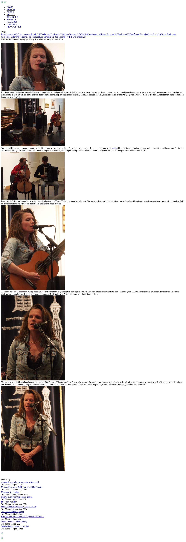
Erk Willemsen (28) (77, 37)
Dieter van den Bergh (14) (29, 34)
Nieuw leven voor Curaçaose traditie (17, 497)
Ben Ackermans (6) (9, 34)
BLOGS (10, 12)
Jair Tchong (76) (62, 37)
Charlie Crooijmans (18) (90, 34)
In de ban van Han (9, 502)
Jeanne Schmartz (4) (13, 37)
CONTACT (12, 24)
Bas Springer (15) (47, 37)
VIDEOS (11, 14)
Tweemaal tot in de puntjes (12, 511)
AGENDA (11, 19)
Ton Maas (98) (123, 34)
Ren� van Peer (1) (138, 34)
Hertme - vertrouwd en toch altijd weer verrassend (22, 516)
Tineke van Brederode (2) (51, 34)
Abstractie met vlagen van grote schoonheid (20, 482)
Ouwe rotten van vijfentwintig (14, 521)
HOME (10, 7)
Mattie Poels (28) (154, 34)
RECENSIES (12, 17)
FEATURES (12, 22)
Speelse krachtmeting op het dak (15, 526)
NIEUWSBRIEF (14, 27)
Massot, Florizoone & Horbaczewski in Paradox (21, 487)
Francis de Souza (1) (31, 37)
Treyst (114, 148)
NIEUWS (11, 9)
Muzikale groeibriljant (10, 492)
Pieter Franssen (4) (109, 34)
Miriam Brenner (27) (71, 34)
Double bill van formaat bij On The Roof (18, 506)
